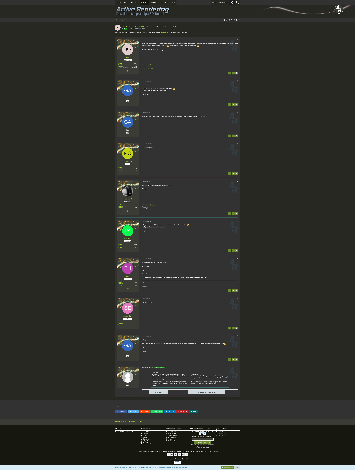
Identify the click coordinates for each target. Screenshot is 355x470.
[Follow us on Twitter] (234, 20)
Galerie (145, 437)
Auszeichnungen (147, 443)
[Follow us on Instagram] (229, 20)
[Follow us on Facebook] (236, 20)
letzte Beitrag (164, 32)
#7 (237, 258)
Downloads (146, 439)
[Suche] (237, 2)
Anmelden (158, 392)
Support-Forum (223, 433)
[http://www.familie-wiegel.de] (128, 288)
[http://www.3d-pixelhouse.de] (128, 71)
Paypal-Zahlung (177, 465)
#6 (237, 221)
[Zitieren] (229, 73)
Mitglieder (146, 441)
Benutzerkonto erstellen (207, 392)
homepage (146, 65)
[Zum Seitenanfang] (236, 73)
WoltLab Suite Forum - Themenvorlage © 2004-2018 (156, 451)
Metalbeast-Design (148, 205)
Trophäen (120, 65)
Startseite (145, 433)
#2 (237, 81)
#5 (237, 181)
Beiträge (120, 66)
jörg (131, 28)
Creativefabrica (172, 437)
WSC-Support (172, 433)
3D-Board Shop (172, 431)
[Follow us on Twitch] (226, 20)
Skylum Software (173, 441)
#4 (237, 144)
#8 (237, 298)
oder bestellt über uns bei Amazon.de (202, 436)
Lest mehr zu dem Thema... (202, 447)
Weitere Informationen (227, 467)
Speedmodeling (172, 435)
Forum (145, 435)
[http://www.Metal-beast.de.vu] (128, 211)
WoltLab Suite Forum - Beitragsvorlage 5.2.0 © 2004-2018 (197, 451)
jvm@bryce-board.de (147, 69)
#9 (237, 336)
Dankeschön (146, 431)
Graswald (171, 439)
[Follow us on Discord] (224, 20)
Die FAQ (221, 431)
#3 (237, 112)
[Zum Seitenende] (239, 20)
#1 (237, 40)
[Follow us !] (232, 2)
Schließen (237, 467)
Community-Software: (177, 459)
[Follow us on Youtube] (231, 20)
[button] (121, 411)
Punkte (120, 63)
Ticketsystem (222, 435)
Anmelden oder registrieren (220, 2)
